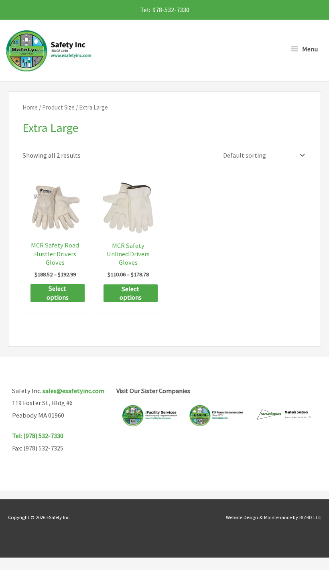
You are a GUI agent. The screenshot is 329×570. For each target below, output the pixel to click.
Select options (58, 292)
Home (30, 107)
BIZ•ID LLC (310, 517)
